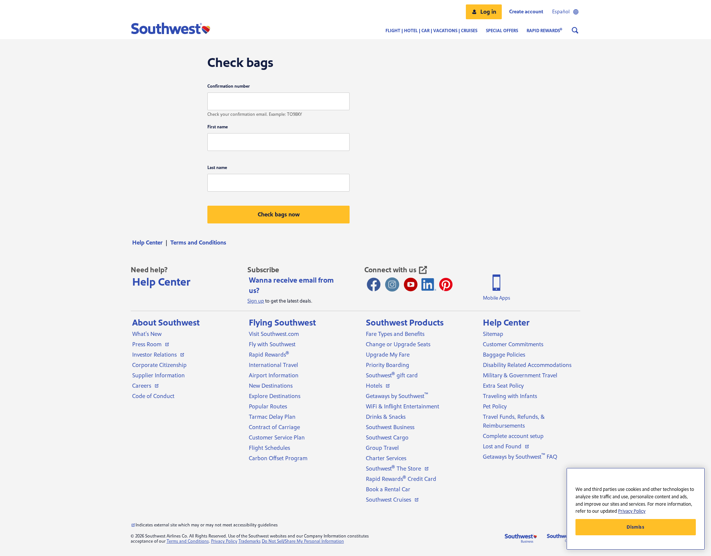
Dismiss (636, 527)
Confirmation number (228, 86)
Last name (217, 168)
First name (217, 127)
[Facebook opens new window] (373, 284)
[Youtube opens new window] (410, 284)
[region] (635, 509)
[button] (484, 11)
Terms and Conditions (188, 541)
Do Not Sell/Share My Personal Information (303, 541)
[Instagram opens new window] (392, 284)
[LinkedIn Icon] (429, 284)
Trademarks (249, 541)
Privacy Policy (224, 541)
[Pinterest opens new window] (446, 284)
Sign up (255, 301)
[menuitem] (150, 242)
